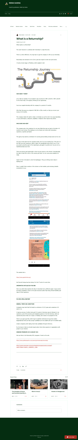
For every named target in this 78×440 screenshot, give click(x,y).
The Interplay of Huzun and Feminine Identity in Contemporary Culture (19, 392)
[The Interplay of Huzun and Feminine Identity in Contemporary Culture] (19, 384)
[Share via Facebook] (17, 366)
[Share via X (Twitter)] (20, 366)
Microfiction (39, 26)
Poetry (45, 26)
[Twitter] (65, 13)
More (61, 26)
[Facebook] (61, 13)
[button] (66, 26)
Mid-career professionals (53, 26)
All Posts (11, 26)
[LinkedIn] (60, 13)
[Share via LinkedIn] (23, 366)
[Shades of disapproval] (59, 384)
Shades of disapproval (57, 391)
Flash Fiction (32, 26)
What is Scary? (36, 391)
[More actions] (61, 35)
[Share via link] (26, 366)
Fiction (26, 26)
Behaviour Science (19, 26)
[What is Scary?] (39, 384)
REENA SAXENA (15, 3)
